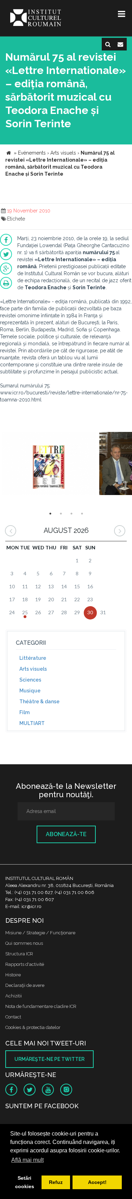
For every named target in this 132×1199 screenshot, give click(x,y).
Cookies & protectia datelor (33, 1027)
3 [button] (71, 513)
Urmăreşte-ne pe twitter (49, 1059)
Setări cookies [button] (24, 1182)
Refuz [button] (56, 1182)
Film (24, 712)
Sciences (30, 680)
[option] (49, 464)
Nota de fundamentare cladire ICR (40, 1006)
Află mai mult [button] (27, 1160)
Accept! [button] (97, 1182)
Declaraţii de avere (24, 985)
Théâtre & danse (39, 701)
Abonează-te (66, 834)
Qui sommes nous (24, 943)
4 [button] (82, 513)
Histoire (13, 974)
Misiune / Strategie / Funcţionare (40, 932)
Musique (29, 690)
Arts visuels (33, 669)
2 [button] (60, 513)
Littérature (32, 658)
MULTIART (32, 723)
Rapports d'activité (24, 964)
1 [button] (50, 513)
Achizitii (13, 995)
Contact (13, 1017)
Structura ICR (19, 953)
